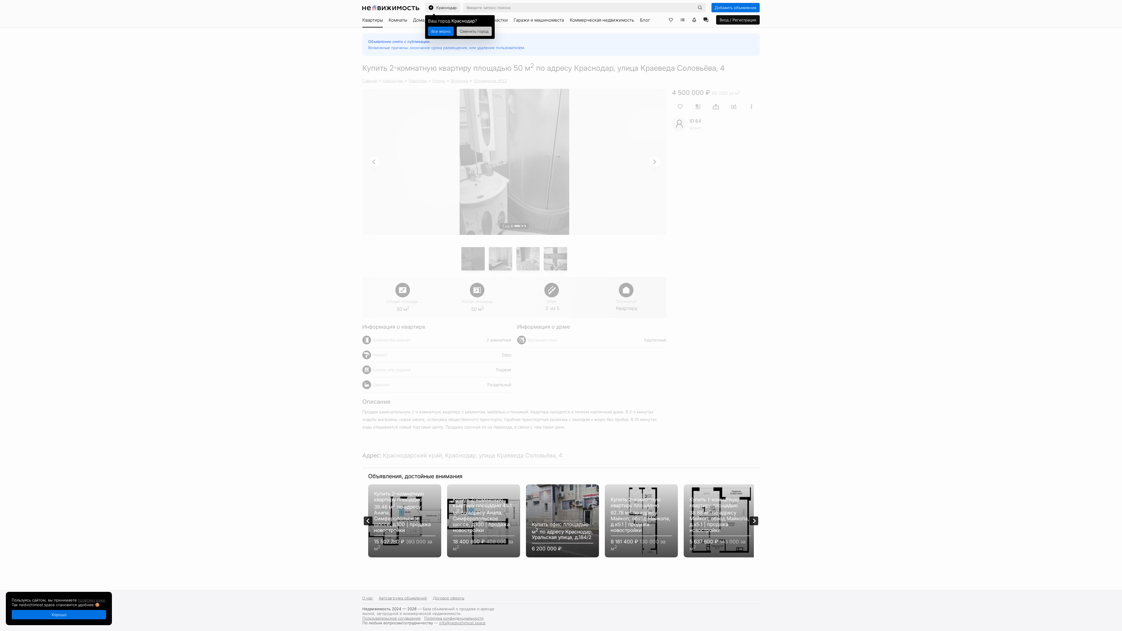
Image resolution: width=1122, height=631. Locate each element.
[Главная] (390, 7)
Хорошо (59, 614)
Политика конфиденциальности (454, 618)
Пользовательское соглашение (391, 618)
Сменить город (474, 31)
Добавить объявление (735, 7)
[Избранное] (670, 19)
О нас (367, 598)
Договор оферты (448, 598)
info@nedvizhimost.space (462, 622)
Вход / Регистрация (738, 20)
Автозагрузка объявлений (403, 598)
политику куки (91, 600)
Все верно (441, 31)
